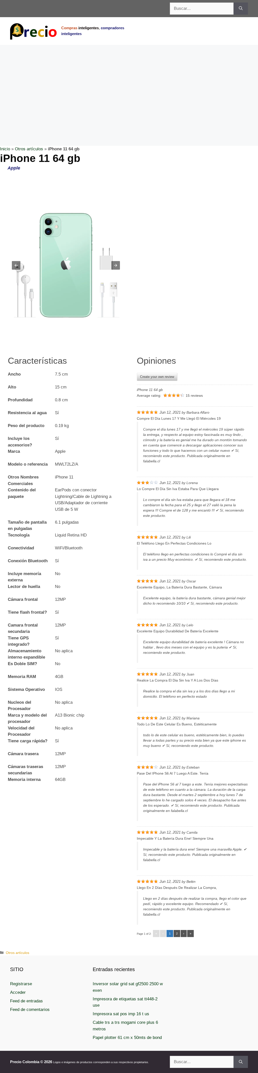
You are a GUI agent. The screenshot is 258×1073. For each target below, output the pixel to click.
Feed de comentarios (30, 1009)
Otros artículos (29, 149)
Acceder (18, 992)
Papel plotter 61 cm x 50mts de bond (127, 1037)
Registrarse (21, 983)
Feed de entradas (26, 1001)
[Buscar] (241, 9)
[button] (16, 265)
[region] (129, 85)
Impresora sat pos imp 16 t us (121, 1013)
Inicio (5, 149)
